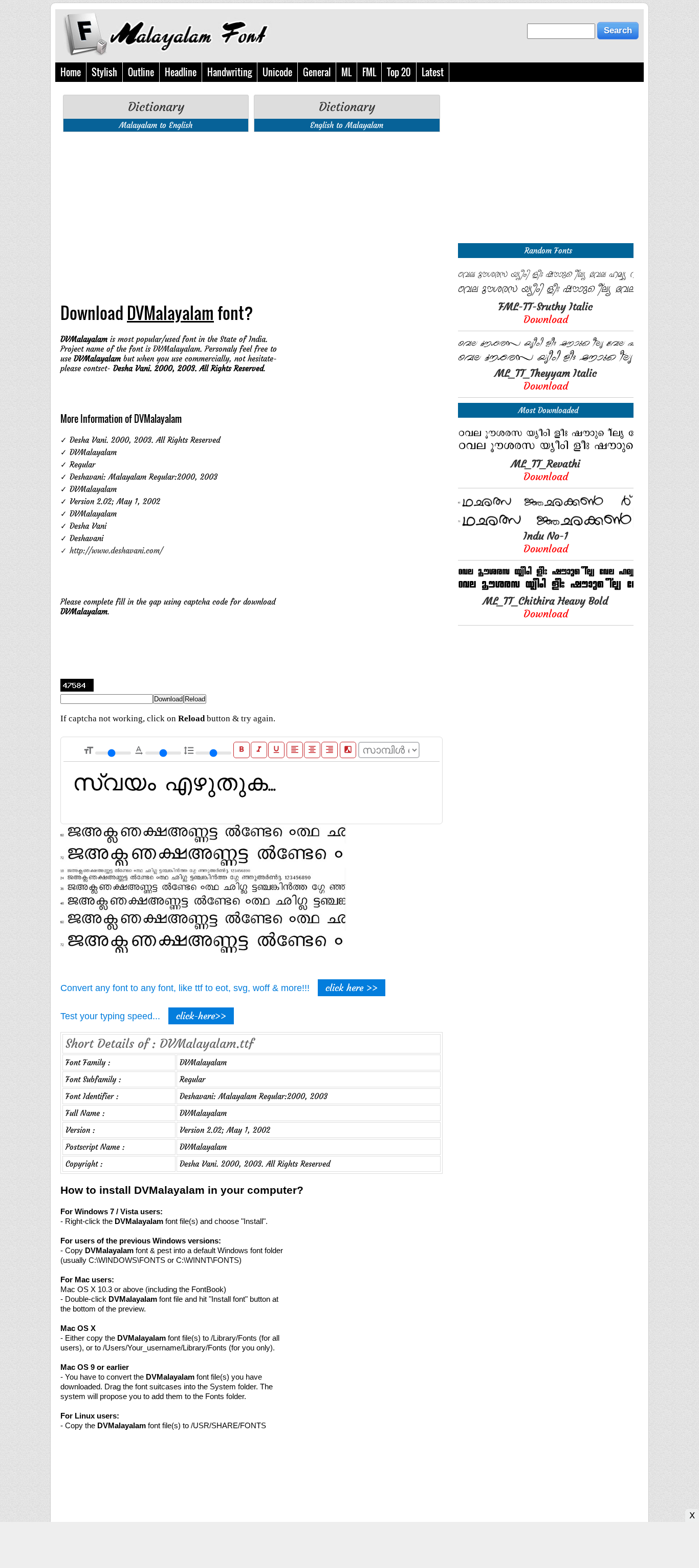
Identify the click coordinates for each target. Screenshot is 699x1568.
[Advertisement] (251, 211)
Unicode (277, 72)
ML (346, 72)
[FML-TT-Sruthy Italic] (546, 295)
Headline (180, 72)
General (317, 72)
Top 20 (399, 72)
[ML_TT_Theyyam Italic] (546, 362)
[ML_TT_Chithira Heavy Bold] (546, 589)
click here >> (351, 988)
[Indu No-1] (546, 524)
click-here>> (201, 1016)
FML (369, 72)
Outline (141, 72)
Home (70, 72)
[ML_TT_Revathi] (546, 452)
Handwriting (229, 72)
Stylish (104, 72)
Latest (433, 72)
